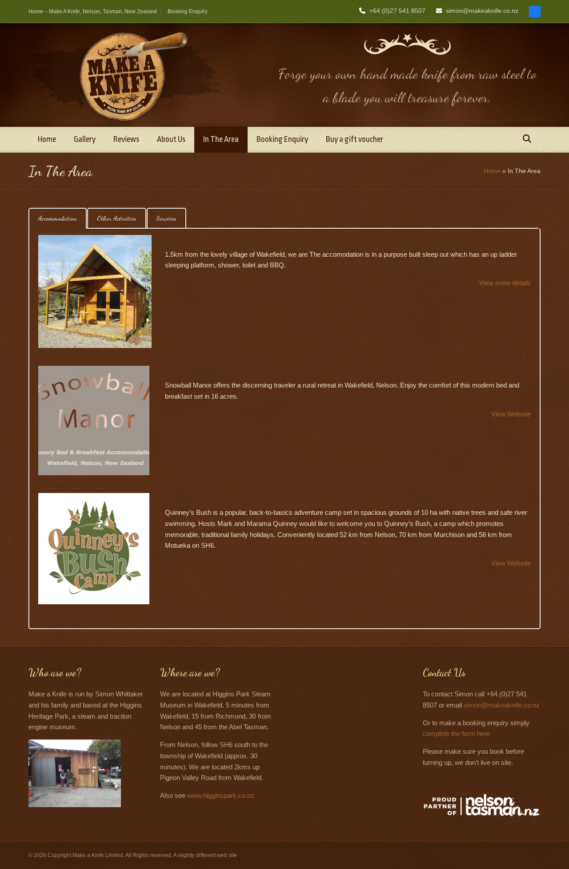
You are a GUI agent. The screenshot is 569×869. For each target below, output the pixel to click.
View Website (511, 414)
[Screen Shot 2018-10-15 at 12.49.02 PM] (95, 291)
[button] (527, 140)
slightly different (197, 855)
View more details (505, 283)
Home (492, 170)
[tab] (57, 218)
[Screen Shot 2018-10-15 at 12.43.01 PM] (93, 548)
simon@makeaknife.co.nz (482, 10)
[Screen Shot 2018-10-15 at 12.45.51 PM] (93, 420)
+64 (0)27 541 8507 (397, 10)
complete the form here (456, 733)
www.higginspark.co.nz (220, 795)
